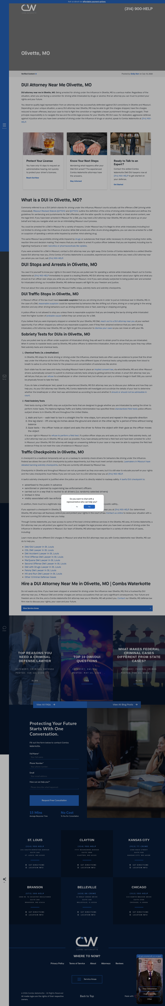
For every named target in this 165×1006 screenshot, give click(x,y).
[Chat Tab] (82, 503)
